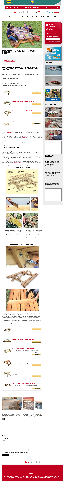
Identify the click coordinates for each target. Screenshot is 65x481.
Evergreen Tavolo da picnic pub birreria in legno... (23, 326)
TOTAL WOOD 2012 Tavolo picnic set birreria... (22, 360)
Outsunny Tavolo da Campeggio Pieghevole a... (22, 370)
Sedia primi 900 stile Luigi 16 (50, 164)
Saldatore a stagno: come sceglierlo (53, 123)
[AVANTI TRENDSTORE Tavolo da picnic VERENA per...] (7, 385)
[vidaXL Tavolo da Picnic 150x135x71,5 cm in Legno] (7, 352)
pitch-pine (9, 132)
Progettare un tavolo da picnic (9, 61)
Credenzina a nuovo (48, 159)
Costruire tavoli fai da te (6, 412)
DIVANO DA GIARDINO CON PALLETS (51, 175)
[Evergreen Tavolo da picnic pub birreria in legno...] (7, 330)
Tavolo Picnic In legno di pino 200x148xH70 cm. (23, 110)
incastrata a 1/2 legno (25, 137)
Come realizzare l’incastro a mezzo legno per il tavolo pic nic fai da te (16, 62)
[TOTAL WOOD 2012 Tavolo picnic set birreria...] (7, 363)
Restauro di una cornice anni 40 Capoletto (52, 170)
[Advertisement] (22, 428)
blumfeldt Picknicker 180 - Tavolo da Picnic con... (23, 121)
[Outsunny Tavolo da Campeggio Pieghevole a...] (7, 374)
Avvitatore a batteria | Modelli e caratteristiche (53, 134)
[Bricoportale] (18, 12)
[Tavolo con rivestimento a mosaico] (12, 403)
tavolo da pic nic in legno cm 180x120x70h (21, 89)
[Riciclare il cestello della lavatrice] (32, 403)
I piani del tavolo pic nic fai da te (10, 60)
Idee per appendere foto (53, 70)
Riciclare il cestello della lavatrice (32, 411)
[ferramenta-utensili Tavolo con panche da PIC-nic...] (7, 103)
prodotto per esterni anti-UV (19, 162)
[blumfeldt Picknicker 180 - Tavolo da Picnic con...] (7, 124)
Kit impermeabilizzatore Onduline (53, 81)
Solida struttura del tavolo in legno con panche (12, 64)
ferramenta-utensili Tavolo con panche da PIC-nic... (23, 101)
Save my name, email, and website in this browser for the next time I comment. (16, 452)
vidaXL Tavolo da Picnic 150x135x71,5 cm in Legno (23, 348)
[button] (56, 7)
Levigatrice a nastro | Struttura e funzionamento (53, 112)
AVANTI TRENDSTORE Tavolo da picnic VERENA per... (24, 383)
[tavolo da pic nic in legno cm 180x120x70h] (7, 92)
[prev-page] (3, 419)
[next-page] (4, 419)
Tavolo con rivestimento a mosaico (11, 411)
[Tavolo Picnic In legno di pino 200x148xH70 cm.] (7, 113)
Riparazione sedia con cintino (50, 181)
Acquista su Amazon (37, 103)
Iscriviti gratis (52, 39)
